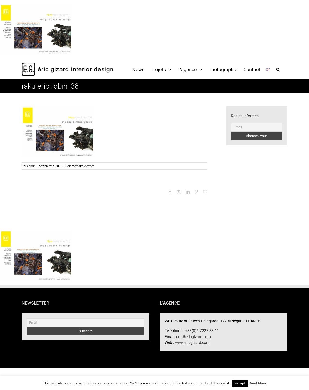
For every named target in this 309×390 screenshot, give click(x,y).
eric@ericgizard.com (193, 336)
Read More (257, 383)
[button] (278, 69)
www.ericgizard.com (192, 342)
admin (31, 166)
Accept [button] (240, 383)
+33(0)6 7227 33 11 (202, 330)
